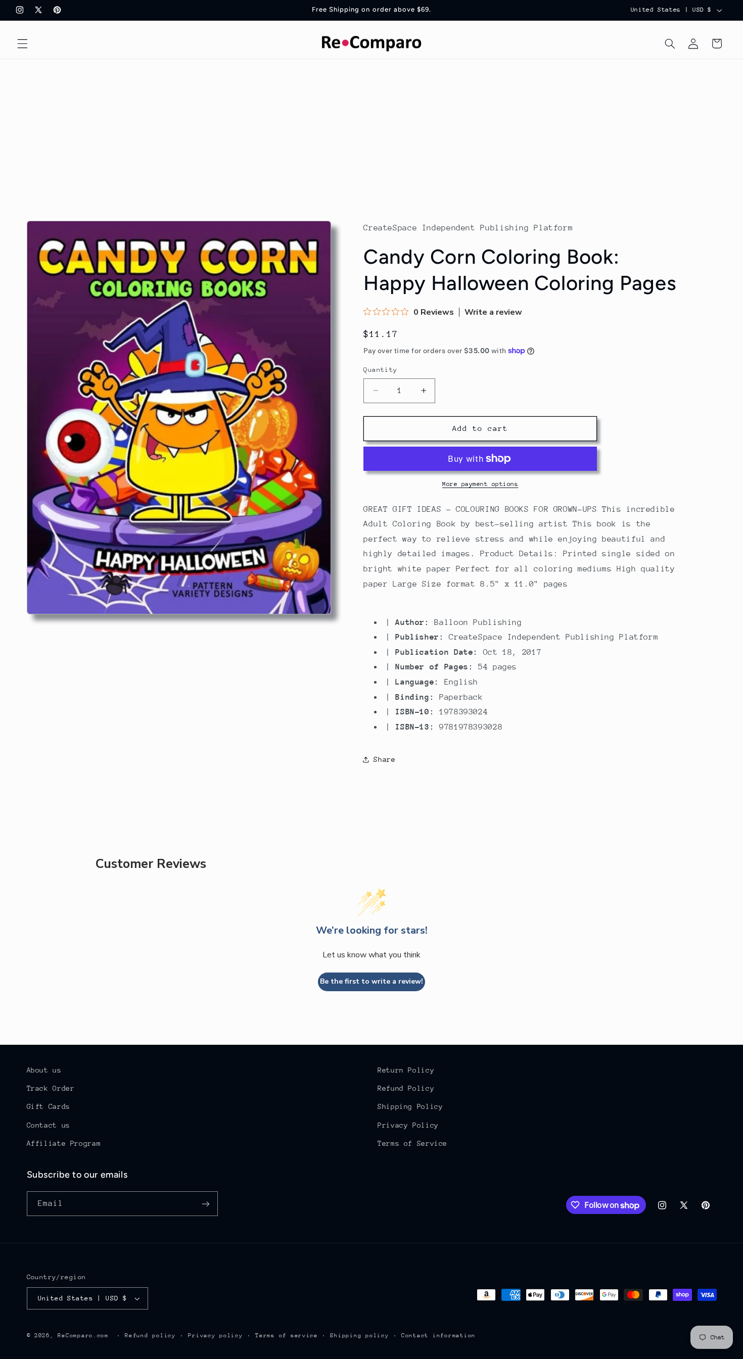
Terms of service (286, 1335)
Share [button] (384, 759)
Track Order (51, 1088)
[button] (22, 43)
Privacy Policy (408, 1125)
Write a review (493, 312)
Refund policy (150, 1335)
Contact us (48, 1125)
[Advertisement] (371, 135)
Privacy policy (215, 1335)
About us (44, 1070)
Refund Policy (406, 1088)
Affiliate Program (64, 1143)
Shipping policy (359, 1335)
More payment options (480, 484)
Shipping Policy (410, 1106)
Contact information (438, 1335)
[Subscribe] (205, 1203)
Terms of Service (412, 1143)
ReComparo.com (83, 1335)
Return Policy (406, 1070)
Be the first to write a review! (371, 981)
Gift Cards (48, 1106)
